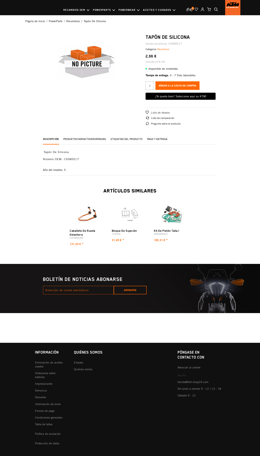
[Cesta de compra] (207, 9)
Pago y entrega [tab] (157, 139)
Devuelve (40, 397)
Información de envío (48, 404)
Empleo (78, 362)
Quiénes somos (83, 369)
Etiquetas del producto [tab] (127, 139)
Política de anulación (48, 433)
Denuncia (41, 390)
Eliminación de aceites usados (49, 364)
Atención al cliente (189, 367)
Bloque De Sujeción (124, 230)
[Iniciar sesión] (201, 9)
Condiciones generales (48, 417)
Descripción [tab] (51, 139)
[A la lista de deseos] (195, 9)
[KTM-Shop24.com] (232, 7)
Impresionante (43, 383)
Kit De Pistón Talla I (166, 230)
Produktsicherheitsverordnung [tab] (84, 139)
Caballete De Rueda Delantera (82, 232)
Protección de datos (47, 443)
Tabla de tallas (44, 424)
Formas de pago (44, 410)
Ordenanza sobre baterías (45, 375)
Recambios (163, 49)
